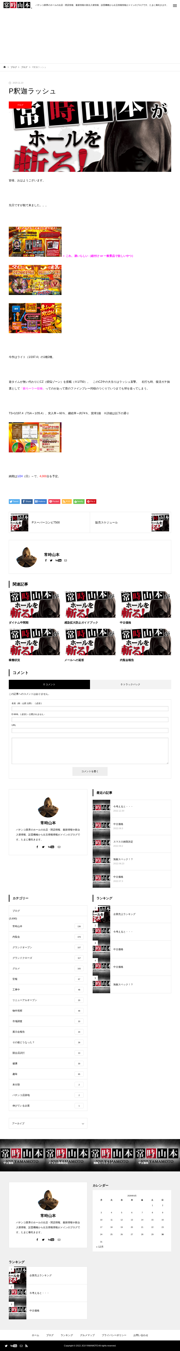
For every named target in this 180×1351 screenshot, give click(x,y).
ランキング (67, 1335)
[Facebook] (46, 560)
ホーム (35, 1335)
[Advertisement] (90, 37)
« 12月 (100, 1246)
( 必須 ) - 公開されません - (28, 714)
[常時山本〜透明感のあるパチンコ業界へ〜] (18, 5)
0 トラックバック (130, 684)
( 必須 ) (27, 703)
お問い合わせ (140, 1335)
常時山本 (48, 823)
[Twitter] (51, 560)
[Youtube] (58, 560)
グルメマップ (87, 1335)
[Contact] (65, 560)
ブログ (20, 105)
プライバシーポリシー (114, 1335)
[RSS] (26, 1345)
